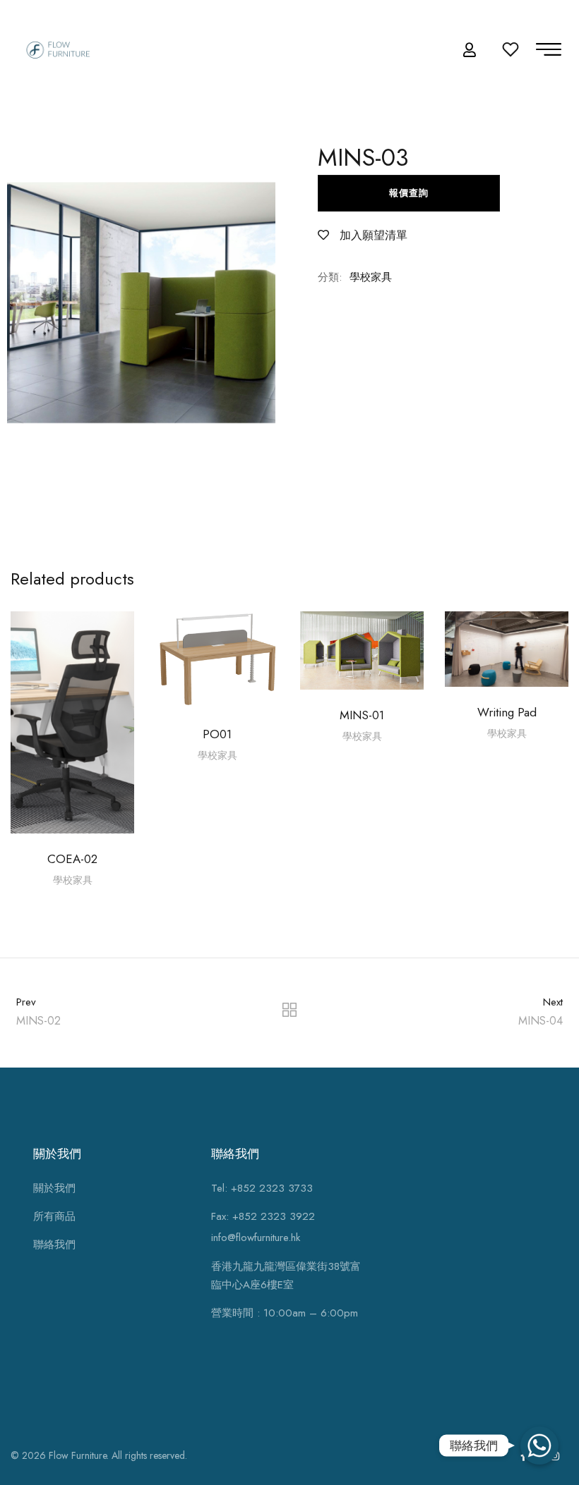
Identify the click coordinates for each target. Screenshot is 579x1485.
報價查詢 (409, 193)
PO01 (217, 734)
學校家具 (371, 277)
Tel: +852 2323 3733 (262, 1188)
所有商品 (54, 1216)
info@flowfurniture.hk (255, 1237)
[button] (471, 50)
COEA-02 (72, 858)
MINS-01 (362, 715)
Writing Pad (507, 712)
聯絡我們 (54, 1244)
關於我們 (54, 1188)
